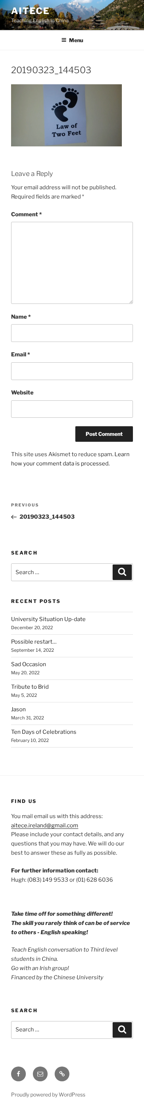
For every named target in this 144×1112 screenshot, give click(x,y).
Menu (76, 40)
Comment (26, 214)
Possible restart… (33, 641)
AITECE (30, 11)
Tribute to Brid (30, 687)
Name (21, 316)
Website (22, 392)
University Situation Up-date (48, 619)
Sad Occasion (28, 664)
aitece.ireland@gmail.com (44, 825)
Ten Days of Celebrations (43, 732)
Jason (18, 709)
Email (20, 354)
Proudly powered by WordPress (48, 1094)
